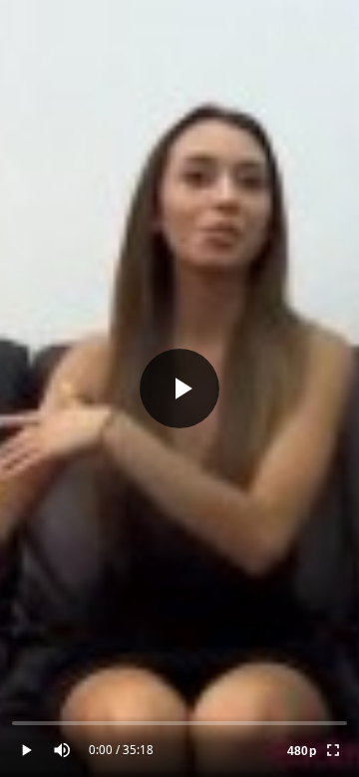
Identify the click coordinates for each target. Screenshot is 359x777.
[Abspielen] (179, 388)
